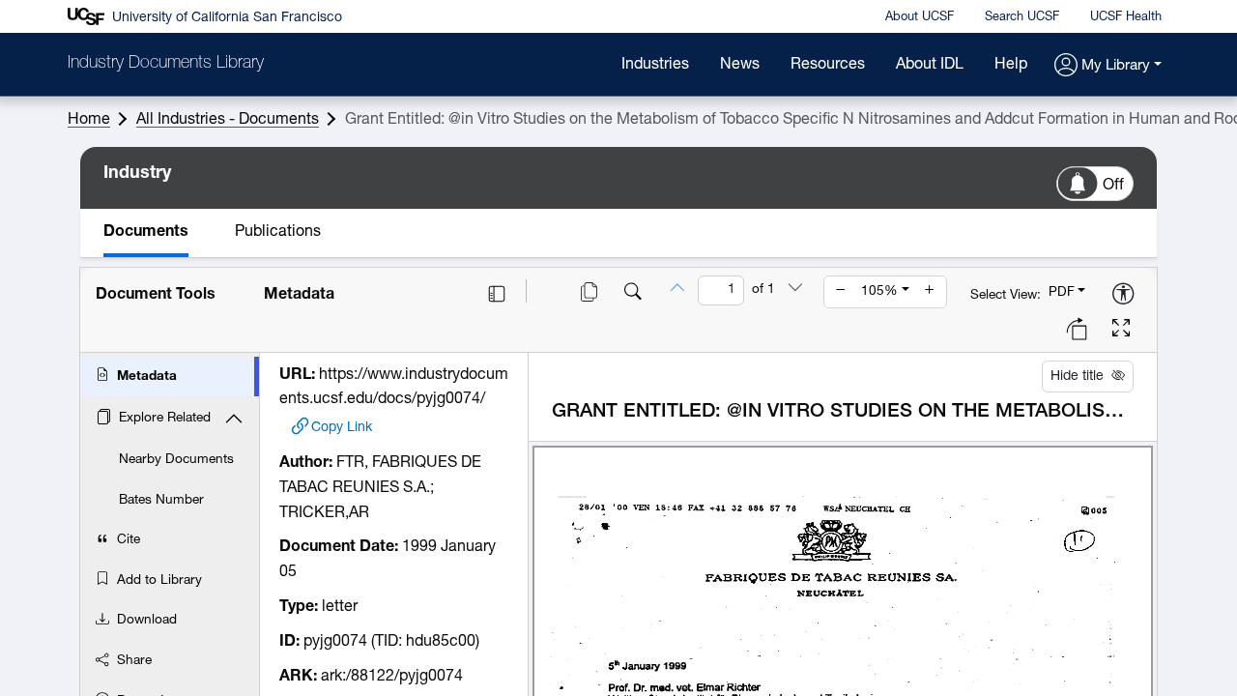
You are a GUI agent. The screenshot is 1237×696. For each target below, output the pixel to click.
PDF (1062, 292)
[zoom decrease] (840, 291)
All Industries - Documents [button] (227, 120)
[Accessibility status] (1123, 295)
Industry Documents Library (166, 63)
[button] (1108, 66)
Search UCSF (1022, 17)
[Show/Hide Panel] (496, 294)
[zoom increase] (929, 291)
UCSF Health (1126, 17)
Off (1113, 185)
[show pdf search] (633, 294)
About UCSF (919, 17)
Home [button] (89, 120)
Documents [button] (145, 232)
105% (879, 291)
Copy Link (341, 427)
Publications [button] (278, 232)
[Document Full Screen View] (1121, 330)
